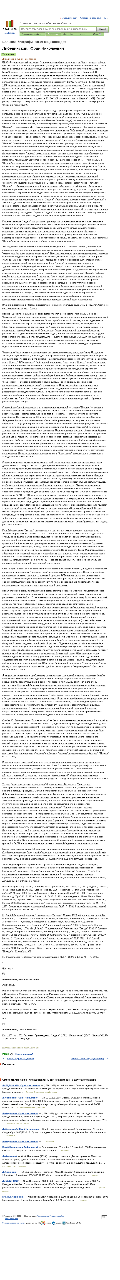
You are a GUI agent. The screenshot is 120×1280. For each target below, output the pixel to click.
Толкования (53, 34)
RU (104, 18)
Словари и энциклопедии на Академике (45, 23)
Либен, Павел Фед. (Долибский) (87, 1058)
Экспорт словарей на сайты (13, 1223)
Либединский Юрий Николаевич (20, 1097)
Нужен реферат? (24, 1054)
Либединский (9, 1156)
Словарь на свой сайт (90, 18)
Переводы (68, 34)
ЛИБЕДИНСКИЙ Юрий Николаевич (21, 1085)
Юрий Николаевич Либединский (20, 1147)
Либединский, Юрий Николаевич (20, 1129)
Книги (82, 34)
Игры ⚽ (97, 34)
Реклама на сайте (57, 1216)
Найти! (102, 29)
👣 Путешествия (11, 1218)
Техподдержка (43, 1216)
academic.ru (10, 33)
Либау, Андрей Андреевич (20, 1058)
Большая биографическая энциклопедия (32, 34)
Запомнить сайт (70, 18)
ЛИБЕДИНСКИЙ (10, 1181)
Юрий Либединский (13, 1197)
